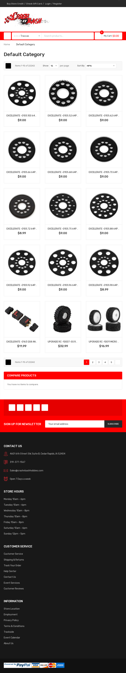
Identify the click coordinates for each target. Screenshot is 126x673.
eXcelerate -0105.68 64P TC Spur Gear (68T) (73, 172)
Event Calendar (12, 637)
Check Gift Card (34, 3)
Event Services (12, 583)
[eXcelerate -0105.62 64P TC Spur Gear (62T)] (104, 93)
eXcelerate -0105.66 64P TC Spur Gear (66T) (32, 172)
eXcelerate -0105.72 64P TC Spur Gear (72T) (32, 228)
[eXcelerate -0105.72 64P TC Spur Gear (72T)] (22, 206)
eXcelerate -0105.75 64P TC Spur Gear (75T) (73, 228)
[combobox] (64, 36)
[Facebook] (12, 407)
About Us (8, 643)
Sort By (80, 65)
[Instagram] (45, 407)
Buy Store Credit (15, 3)
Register (57, 3)
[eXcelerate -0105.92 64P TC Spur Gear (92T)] (22, 263)
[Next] (117, 362)
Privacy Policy (11, 620)
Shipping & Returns (14, 559)
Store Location (12, 608)
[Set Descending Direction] (119, 66)
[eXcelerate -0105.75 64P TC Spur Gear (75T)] (63, 206)
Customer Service (13, 553)
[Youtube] (36, 407)
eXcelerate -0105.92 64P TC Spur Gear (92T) (32, 285)
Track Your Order (12, 565)
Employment (11, 614)
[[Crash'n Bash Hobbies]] (27, 19)
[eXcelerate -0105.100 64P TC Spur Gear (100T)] (22, 93)
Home (7, 44)
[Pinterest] (28, 407)
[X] (20, 407)
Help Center (10, 571)
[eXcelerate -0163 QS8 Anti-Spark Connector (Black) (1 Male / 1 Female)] (22, 319)
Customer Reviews (14, 588)
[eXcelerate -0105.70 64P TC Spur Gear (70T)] (104, 150)
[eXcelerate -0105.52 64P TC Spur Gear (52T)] (63, 93)
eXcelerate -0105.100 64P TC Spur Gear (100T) (33, 115)
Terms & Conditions (14, 626)
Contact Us (10, 577)
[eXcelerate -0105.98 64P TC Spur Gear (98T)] (104, 263)
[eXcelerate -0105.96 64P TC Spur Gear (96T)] (63, 263)
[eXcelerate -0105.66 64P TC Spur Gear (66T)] (22, 150)
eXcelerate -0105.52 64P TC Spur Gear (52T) (74, 115)
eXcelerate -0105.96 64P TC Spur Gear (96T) (73, 285)
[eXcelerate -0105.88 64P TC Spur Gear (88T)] (104, 206)
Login (48, 3)
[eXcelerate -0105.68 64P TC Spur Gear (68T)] (63, 150)
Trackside (9, 632)
